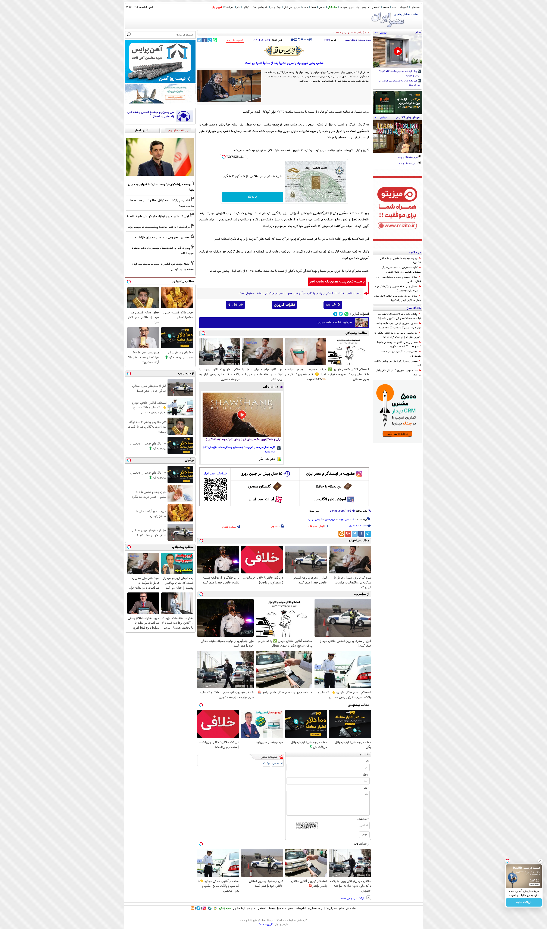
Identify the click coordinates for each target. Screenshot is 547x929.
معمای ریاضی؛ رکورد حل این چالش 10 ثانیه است (397, 363)
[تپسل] (224, 157)
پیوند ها (343, 7)
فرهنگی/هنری (351, 40)
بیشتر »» (381, 32)
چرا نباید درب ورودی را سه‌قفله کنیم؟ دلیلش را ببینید (400, 73)
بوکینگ (266, 763)
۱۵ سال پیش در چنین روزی (261, 474)
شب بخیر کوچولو (345, 519)
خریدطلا (252, 197)
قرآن (254, 7)
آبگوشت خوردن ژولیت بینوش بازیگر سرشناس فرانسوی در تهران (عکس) (401, 270)
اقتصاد (313, 7)
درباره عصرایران (315, 908)
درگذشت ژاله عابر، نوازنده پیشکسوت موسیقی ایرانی (158, 227)
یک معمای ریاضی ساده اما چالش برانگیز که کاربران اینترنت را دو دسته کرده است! (397, 335)
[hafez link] (284, 51)
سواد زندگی (332, 7)
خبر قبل (237, 304)
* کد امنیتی (363, 819)
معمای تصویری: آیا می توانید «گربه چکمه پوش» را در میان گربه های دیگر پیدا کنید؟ (398, 326)
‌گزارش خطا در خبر (235, 40)
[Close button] (540, 861)
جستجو (386, 7)
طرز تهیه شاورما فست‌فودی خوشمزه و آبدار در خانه (399, 83)
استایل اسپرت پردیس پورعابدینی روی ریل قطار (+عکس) (398, 279)
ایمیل (366, 774)
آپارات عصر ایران (261, 499)
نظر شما (364, 754)
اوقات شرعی (354, 7)
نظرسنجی (376, 7)
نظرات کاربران (284, 305)
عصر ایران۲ (331, 908)
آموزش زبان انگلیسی (330, 499)
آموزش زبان (217, 7)
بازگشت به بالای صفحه (352, 898)
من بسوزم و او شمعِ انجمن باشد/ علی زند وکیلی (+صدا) (150, 114)
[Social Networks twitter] (341, 314)
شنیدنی (318, 519)
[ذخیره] (298, 40)
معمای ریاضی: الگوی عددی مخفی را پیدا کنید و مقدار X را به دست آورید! (399, 344)
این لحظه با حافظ (329, 487)
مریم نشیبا (330, 519)
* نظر (366, 788)
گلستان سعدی (259, 487)
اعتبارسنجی (277, 763)
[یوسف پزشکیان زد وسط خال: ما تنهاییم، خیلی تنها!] (160, 156)
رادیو (310, 519)
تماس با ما (403, 7)
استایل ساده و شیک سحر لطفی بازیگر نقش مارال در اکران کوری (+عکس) (397, 298)
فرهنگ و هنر (276, 7)
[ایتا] (341, 534)
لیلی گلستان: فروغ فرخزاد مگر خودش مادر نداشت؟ (158, 216)
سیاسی (322, 7)
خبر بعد (331, 304)
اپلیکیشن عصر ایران (215, 473)
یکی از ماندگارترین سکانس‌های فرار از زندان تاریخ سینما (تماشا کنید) (243, 440)
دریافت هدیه (524, 902)
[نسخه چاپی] (292, 39)
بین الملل (288, 7)
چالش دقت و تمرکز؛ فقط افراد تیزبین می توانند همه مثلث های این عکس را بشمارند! (399, 316)
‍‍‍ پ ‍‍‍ (306, 39)
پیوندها (272, 908)
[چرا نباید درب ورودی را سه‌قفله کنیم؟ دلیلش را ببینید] (397, 51)
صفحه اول (415, 7)
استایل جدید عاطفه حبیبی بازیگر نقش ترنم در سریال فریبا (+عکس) (398, 289)
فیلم (238, 7)
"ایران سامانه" (266, 924)
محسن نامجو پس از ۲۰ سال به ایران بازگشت (162, 237)
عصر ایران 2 (229, 7)
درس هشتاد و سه (408, 164)
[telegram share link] (209, 40)
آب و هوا (365, 7)
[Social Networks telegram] (335, 314)
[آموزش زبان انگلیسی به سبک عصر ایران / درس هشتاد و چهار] (397, 136)
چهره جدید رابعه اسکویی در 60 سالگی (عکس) (400, 260)
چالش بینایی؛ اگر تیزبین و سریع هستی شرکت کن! (400, 354)
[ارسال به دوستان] (295, 39)
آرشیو (394, 7)
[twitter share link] (199, 40)
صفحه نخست (365, 40)
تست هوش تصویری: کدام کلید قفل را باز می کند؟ (398, 373)
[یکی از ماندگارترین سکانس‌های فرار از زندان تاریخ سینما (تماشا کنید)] (242, 415)
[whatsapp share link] (215, 40)
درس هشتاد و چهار (408, 157)
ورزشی (297, 7)
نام (367, 761)
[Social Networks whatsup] (346, 314)
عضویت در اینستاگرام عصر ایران (330, 474)
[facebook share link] (204, 40)
